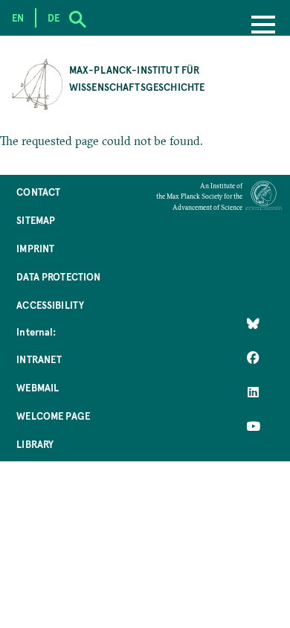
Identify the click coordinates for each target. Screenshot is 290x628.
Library (35, 444)
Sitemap (35, 220)
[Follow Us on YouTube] (253, 426)
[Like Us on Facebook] (253, 358)
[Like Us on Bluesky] (253, 324)
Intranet (39, 359)
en (18, 17)
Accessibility (50, 305)
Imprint (35, 248)
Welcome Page (53, 415)
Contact (38, 192)
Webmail (37, 387)
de (53, 17)
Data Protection (58, 276)
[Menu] (263, 26)
